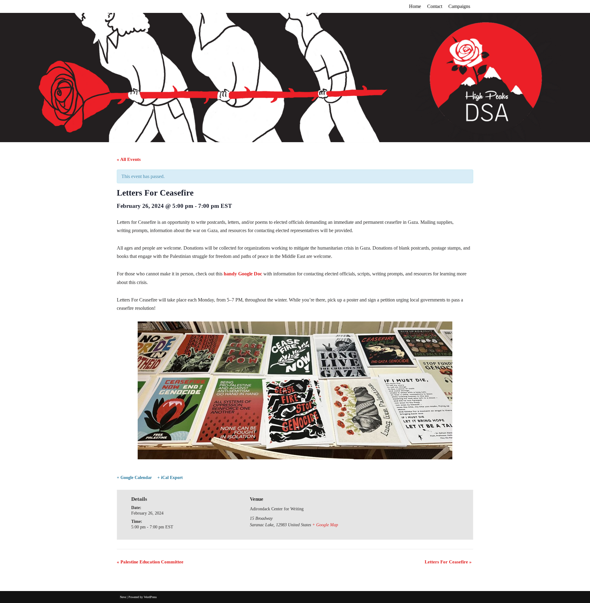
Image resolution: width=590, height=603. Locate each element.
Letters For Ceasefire (448, 561)
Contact (434, 6)
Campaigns (459, 6)
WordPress (150, 597)
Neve (123, 597)
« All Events (129, 159)
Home (415, 6)
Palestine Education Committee (150, 561)
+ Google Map (325, 525)
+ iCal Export (170, 477)
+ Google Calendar (134, 477)
